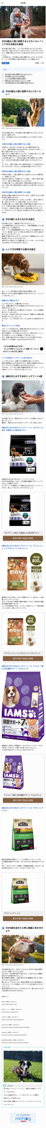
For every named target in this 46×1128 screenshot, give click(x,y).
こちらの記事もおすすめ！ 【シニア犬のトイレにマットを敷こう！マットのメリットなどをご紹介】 (21, 349)
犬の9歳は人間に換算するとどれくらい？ (19, 74)
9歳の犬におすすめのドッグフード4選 (17, 81)
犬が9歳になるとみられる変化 (15, 76)
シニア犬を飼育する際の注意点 (15, 78)
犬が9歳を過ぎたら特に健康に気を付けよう (19, 83)
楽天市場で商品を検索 (23, 538)
